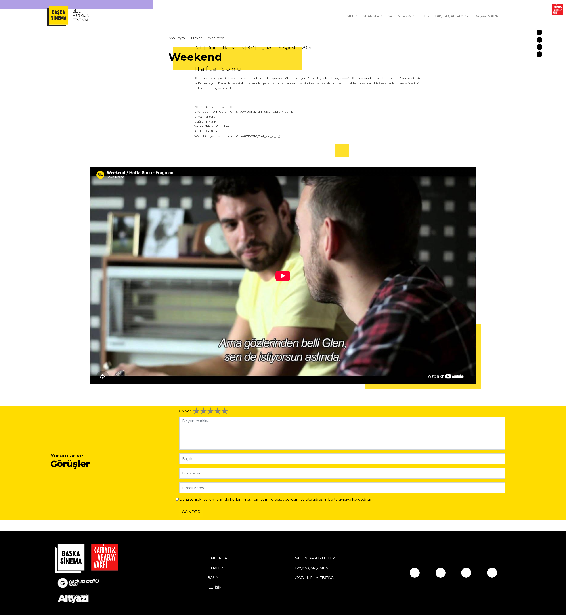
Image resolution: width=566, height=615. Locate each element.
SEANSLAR (372, 16)
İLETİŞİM (215, 587)
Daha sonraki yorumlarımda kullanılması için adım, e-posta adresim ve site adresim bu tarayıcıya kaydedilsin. (276, 499)
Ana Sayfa (176, 38)
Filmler (196, 38)
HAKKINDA (217, 558)
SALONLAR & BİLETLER (408, 16)
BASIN (213, 577)
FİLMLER (349, 16)
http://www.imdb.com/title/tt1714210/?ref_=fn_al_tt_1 (242, 136)
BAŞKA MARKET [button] (488, 16)
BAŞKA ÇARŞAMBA (452, 16)
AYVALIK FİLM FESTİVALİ (316, 577)
